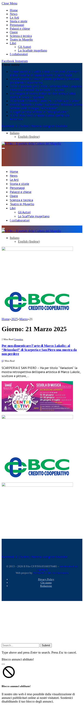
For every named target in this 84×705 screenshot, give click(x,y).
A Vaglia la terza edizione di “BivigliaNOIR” (39, 112)
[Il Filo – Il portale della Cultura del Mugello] (31, 143)
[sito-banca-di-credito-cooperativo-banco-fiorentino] (37, 313)
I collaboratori (19, 54)
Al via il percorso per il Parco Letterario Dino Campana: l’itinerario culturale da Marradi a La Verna (46, 88)
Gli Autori (24, 47)
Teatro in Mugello (21, 39)
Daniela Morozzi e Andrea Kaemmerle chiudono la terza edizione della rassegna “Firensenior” (46, 106)
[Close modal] (3, 664)
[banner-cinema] (37, 418)
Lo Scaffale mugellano (32, 50)
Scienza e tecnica (21, 36)
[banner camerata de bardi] (37, 410)
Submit (46, 645)
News (13, 14)
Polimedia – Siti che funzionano (51, 572)
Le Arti (14, 17)
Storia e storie (18, 21)
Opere (14, 32)
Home (14, 10)
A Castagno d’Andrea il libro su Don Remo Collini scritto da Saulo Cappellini (42, 95)
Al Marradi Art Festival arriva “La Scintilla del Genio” (45, 101)
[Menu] (3, 148)
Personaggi (17, 25)
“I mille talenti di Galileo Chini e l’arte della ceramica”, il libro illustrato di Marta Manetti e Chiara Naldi (45, 73)
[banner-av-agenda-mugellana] (37, 249)
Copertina (18, 339)
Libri (13, 43)
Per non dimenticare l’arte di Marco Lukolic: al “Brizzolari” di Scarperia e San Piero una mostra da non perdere (39, 350)
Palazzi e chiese (20, 28)
